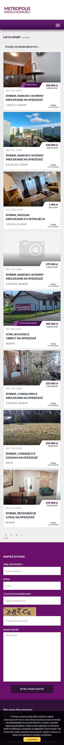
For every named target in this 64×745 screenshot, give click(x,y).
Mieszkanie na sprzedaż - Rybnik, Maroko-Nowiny (32, 81)
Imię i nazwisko (13, 564)
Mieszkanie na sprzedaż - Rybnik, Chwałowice (32, 379)
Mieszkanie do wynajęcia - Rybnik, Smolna (32, 200)
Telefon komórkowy (17, 594)
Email (6, 579)
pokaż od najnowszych (21, 46)
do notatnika (53, 106)
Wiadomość (11, 629)
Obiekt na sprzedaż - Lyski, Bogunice (32, 319)
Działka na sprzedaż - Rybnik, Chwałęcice (32, 439)
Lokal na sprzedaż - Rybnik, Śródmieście (32, 498)
